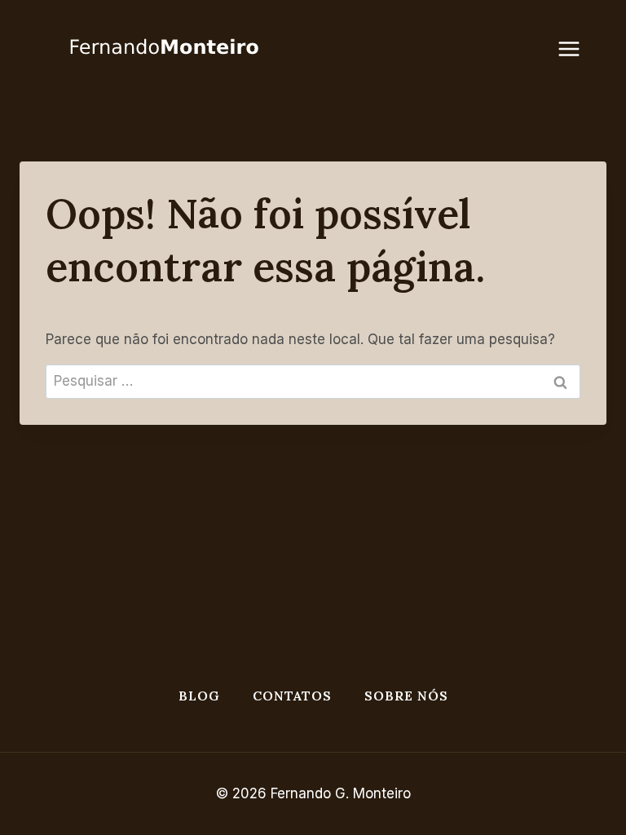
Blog (199, 695)
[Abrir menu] (577, 48)
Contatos (292, 695)
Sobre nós (406, 695)
